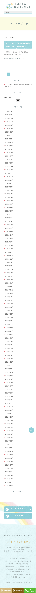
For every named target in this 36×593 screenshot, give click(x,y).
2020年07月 (9, 269)
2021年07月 (9, 242)
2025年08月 (9, 111)
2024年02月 (9, 173)
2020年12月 (9, 252)
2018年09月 (9, 338)
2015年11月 (9, 451)
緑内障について (10, 569)
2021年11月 (9, 235)
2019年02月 (9, 321)
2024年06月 (9, 159)
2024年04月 (9, 166)
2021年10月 (9, 238)
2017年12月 (9, 369)
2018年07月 (9, 345)
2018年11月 (9, 331)
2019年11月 (9, 290)
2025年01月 (9, 135)
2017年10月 (9, 376)
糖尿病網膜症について (22, 569)
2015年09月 (9, 458)
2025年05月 (9, 122)
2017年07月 (9, 386)
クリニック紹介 (20, 558)
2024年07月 (9, 156)
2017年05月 (9, 393)
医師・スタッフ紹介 (11, 561)
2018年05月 (9, 352)
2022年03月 (9, 225)
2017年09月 (9, 379)
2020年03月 (9, 276)
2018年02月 (9, 362)
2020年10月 (9, 259)
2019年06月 (9, 307)
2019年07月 (9, 304)
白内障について (24, 566)
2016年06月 (9, 427)
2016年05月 (9, 431)
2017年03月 (9, 400)
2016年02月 (9, 441)
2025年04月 (9, 125)
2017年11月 (9, 372)
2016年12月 (9, 410)
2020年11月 (9, 255)
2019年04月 (9, 314)
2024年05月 (9, 163)
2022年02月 (9, 228)
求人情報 (13, 577)
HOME (12, 558)
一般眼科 (17, 564)
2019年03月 (9, 317)
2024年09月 (9, 149)
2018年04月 (9, 355)
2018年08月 (9, 341)
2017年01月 (9, 406)
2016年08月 (9, 420)
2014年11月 (9, 482)
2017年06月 (9, 389)
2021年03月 (9, 249)
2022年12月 (9, 207)
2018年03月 (9, 358)
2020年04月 (9, 273)
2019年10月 (9, 293)
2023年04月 (9, 197)
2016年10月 (9, 417)
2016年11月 (9, 413)
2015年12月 (9, 448)
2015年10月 (9, 455)
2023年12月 (9, 180)
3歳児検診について (11, 574)
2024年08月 (9, 153)
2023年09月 (9, 190)
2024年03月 (9, 170)
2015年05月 (9, 472)
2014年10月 (9, 485)
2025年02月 (9, 132)
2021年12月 (9, 231)
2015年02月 (9, 479)
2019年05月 (9, 310)
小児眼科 (24, 564)
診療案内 (10, 564)
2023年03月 (9, 201)
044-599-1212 (21, 542)
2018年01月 (9, 365)
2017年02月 (9, 403)
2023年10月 (9, 187)
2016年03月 (9, 437)
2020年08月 (9, 266)
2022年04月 (9, 221)
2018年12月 (9, 327)
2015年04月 (9, 475)
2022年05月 (9, 218)
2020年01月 (9, 283)
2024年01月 (9, 176)
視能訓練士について (24, 561)
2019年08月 (9, 300)
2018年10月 (9, 334)
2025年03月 (9, 128)
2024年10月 (9, 146)
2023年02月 (9, 204)
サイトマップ (21, 577)
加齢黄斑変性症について (17, 571)
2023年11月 (9, 183)
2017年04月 (9, 396)
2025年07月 (9, 115)
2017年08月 (9, 382)
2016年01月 (9, 444)
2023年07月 (9, 194)
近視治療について (24, 574)
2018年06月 (9, 348)
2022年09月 (9, 211)
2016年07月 (9, 424)
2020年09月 (9, 262)
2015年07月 (9, 465)
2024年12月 (9, 139)
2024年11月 (9, 142)
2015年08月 (9, 461)
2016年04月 (9, 434)
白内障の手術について (12, 566)
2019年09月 (9, 297)
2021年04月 (9, 245)
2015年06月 (9, 468)
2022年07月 (9, 214)
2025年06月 (9, 118)
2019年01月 (9, 324)
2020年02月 (9, 279)
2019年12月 (9, 286)
